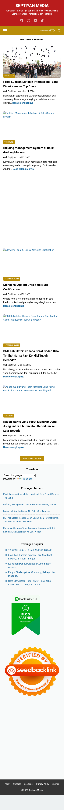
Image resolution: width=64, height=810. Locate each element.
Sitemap (56, 784)
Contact (17, 784)
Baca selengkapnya (22, 102)
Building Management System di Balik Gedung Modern (30, 504)
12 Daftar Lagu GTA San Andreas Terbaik (29, 550)
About (7, 784)
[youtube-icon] (35, 20)
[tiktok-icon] (42, 20)
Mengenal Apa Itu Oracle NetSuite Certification (26, 511)
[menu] (6, 30)
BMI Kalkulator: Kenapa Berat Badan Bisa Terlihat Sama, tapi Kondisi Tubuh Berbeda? (31, 355)
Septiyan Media (32, 5)
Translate (27, 479)
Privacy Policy (42, 784)
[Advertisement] (32, 210)
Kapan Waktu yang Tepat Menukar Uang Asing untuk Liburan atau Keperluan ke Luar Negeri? (30, 426)
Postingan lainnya (32, 458)
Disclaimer (28, 784)
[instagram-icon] (28, 20)
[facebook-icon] (22, 20)
